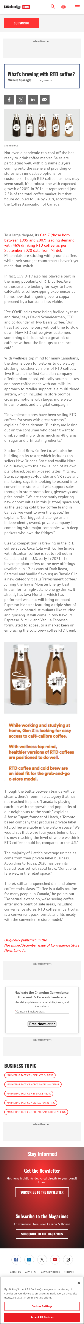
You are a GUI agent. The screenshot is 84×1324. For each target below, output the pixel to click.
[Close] (79, 1283)
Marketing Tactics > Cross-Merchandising (33, 1084)
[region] (42, 1300)
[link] (9, 99)
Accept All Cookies (42, 1317)
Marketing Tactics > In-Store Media (29, 1093)
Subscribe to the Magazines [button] (42, 1234)
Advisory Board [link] (50, 1271)
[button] (77, 7)
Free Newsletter (42, 1024)
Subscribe (21, 23)
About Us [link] (15, 1271)
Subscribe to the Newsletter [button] (42, 1192)
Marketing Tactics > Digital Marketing (31, 1102)
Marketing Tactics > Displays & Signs (30, 1075)
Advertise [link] (31, 1271)
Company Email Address (30, 1011)
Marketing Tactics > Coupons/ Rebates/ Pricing (36, 1112)
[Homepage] (17, 7)
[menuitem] (9, 99)
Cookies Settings (42, 1306)
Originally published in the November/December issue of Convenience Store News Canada (41, 945)
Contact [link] (69, 1271)
